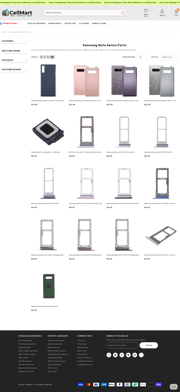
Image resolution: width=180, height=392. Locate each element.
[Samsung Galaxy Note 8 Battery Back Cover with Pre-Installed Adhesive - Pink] (86, 80)
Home (4, 32)
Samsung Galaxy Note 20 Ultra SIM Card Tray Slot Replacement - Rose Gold (85, 203)
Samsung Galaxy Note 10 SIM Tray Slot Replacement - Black (45, 203)
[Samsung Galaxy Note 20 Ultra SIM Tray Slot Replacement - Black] (124, 183)
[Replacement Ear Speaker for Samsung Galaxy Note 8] (48, 132)
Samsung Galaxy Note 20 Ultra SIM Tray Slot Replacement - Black (122, 203)
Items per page (129, 57)
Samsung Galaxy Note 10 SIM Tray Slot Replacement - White (120, 152)
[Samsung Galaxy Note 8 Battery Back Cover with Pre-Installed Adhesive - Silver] (161, 80)
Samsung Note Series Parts (20, 32)
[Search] (85, 13)
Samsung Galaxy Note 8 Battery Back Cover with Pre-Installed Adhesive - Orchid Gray (122, 101)
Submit (148, 345)
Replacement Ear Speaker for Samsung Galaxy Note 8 (45, 152)
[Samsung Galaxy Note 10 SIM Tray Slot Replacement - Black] (48, 183)
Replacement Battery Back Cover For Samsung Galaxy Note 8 (44, 306)
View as (34, 57)
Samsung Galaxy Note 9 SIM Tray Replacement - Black (123, 255)
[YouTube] (134, 355)
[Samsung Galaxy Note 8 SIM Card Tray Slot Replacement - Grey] (161, 235)
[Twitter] (141, 355)
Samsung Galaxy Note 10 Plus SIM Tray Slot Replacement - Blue (159, 203)
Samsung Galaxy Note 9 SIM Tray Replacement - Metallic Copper (48, 255)
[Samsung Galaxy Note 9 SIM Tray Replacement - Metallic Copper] (48, 235)
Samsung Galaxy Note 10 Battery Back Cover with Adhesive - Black (47, 101)
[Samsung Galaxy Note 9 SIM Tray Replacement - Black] (124, 235)
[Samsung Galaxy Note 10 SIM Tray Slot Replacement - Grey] (161, 132)
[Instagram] (115, 355)
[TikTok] (128, 355)
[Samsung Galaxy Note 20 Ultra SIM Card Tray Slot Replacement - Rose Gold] (86, 183)
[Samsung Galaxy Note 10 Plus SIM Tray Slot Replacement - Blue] (161, 183)
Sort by (154, 57)
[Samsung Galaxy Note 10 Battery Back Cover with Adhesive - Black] (48, 80)
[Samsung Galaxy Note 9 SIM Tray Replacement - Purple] (86, 235)
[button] (41, 57)
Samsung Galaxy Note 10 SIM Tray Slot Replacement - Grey (158, 152)
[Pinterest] (122, 355)
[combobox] (82, 13)
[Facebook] (109, 355)
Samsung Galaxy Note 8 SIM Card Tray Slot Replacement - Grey (159, 255)
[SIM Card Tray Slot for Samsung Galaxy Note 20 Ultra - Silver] (86, 132)
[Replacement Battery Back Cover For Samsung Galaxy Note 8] (48, 286)
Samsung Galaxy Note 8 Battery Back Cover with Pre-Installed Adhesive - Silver (160, 101)
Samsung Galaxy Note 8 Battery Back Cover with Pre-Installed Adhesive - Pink (85, 101)
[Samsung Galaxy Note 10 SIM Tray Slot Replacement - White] (124, 132)
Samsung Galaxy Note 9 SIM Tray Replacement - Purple (86, 255)
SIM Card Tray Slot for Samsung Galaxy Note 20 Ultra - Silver (85, 152)
